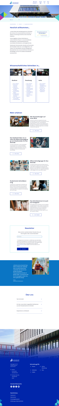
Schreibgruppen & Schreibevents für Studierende (16, 94)
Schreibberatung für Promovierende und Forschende (30, 89)
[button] (35, 2)
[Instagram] (11, 386)
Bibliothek (34, 370)
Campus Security (15, 375)
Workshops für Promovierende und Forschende (30, 86)
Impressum (13, 395)
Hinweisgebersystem (15, 399)
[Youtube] (19, 386)
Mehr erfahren (37, 130)
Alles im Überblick (16, 83)
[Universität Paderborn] (14, 360)
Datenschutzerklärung (20, 244)
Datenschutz (13, 397)
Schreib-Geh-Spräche (16, 99)
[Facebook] (14, 386)
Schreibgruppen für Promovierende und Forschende (30, 92)
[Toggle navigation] (19, 20)
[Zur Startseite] (14, 2)
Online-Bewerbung (44, 367)
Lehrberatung (42, 87)
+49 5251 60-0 (15, 372)
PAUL (43, 370)
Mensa (33, 366)
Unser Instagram (37, 214)
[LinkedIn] (16, 386)
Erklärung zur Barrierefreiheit (16, 401)
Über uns (11, 19)
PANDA (33, 372)
